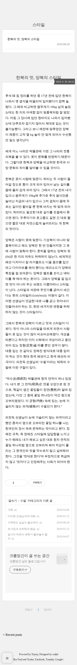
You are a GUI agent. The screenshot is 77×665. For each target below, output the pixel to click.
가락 (10, 509)
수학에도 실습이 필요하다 (23, 522)
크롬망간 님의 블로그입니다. (27, 561)
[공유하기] (18, 483)
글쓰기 (12, 500)
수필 (23, 500)
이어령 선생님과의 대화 (22, 516)
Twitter (30, 659)
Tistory (34, 654)
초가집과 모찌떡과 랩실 (22, 528)
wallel (55, 654)
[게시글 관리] (23, 483)
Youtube (50, 659)
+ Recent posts (12, 634)
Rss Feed (17, 659)
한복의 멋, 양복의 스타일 (23, 39)
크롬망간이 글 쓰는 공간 (29, 556)
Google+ (59, 659)
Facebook (40, 659)
